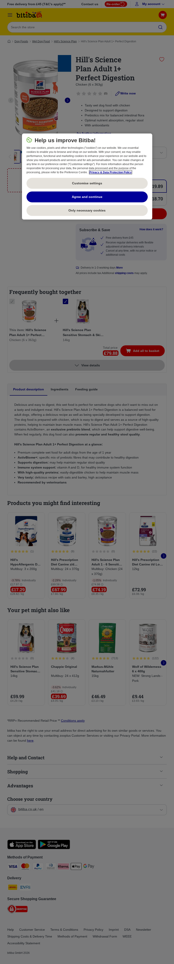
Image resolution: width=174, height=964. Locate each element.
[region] (87, 176)
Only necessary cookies (87, 210)
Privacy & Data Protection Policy (110, 172)
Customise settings (87, 183)
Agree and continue (87, 196)
